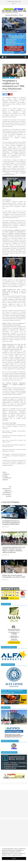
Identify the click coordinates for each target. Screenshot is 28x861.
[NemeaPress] (2, 57)
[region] (14, 853)
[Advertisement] (14, 804)
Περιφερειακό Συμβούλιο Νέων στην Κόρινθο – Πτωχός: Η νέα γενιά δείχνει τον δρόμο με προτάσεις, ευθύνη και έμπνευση (13, 549)
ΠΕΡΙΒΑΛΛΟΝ (12, 77)
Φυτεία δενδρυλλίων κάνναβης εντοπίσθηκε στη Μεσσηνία (7, 476)
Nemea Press (15, 91)
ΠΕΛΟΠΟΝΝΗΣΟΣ (6, 77)
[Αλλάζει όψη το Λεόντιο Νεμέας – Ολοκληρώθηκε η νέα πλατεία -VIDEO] (14, 560)
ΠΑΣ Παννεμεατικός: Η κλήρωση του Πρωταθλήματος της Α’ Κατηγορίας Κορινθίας (6, 491)
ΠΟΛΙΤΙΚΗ (17, 77)
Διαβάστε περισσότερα (17, 855)
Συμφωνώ (14, 858)
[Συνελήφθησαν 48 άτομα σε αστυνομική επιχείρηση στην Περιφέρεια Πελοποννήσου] (14, 506)
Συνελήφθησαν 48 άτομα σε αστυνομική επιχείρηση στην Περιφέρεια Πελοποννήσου (11, 522)
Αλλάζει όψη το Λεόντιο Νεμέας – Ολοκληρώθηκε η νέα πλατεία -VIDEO (13, 576)
